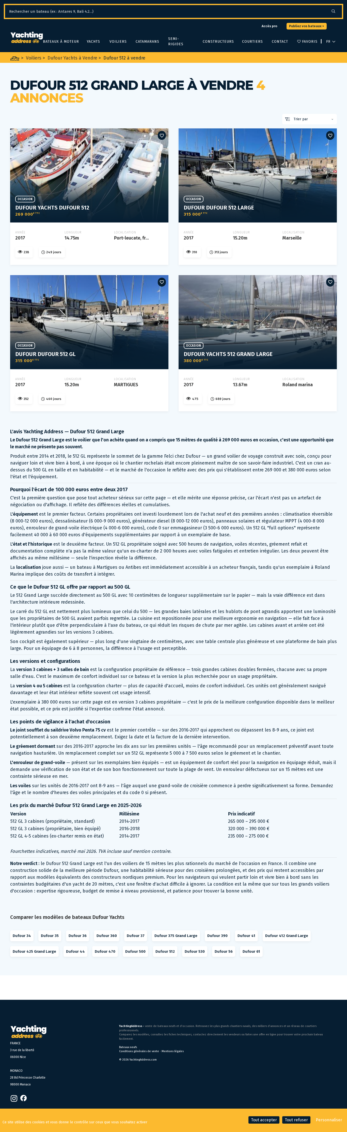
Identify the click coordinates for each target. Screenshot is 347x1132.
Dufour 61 (251, 951)
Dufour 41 (246, 935)
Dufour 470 (105, 951)
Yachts (93, 41)
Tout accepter (264, 1120)
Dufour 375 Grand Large (175, 935)
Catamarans (147, 41)
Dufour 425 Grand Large (34, 951)
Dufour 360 (107, 935)
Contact (279, 41)
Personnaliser (329, 1120)
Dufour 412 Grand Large (286, 935)
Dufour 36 (78, 935)
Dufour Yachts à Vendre (72, 58)
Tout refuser (296, 1120)
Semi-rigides (175, 41)
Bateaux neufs (128, 1047)
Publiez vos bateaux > (306, 26)
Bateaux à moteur (60, 41)
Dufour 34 (22, 935)
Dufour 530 (195, 951)
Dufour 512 (165, 951)
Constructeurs (217, 41)
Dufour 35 (50, 935)
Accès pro (269, 26)
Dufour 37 (136, 935)
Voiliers (117, 41)
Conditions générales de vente (139, 1051)
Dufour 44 (75, 951)
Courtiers (252, 41)
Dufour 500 (135, 951)
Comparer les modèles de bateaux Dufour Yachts (67, 917)
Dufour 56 (224, 951)
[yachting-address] (26, 37)
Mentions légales (173, 1051)
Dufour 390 (217, 935)
